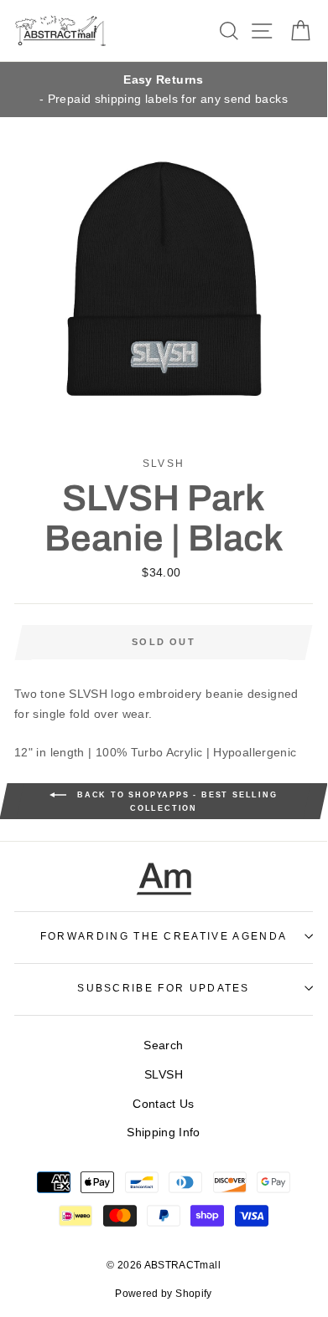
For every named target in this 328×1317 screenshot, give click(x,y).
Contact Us (164, 1103)
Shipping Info (163, 1132)
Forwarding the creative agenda (163, 936)
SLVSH (163, 1074)
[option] (163, 89)
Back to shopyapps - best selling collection (175, 802)
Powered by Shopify (163, 1293)
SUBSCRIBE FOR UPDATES (163, 988)
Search (163, 1045)
